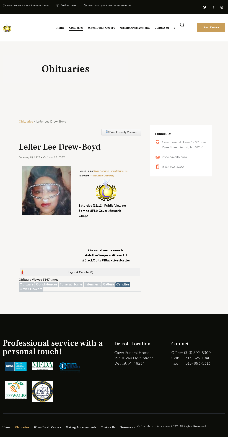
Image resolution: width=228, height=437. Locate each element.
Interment (93, 284)
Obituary (27, 284)
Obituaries (26, 121)
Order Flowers (31, 289)
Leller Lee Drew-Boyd (60, 147)
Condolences (46, 284)
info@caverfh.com (174, 157)
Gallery (108, 284)
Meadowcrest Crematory (102, 175)
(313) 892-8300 (173, 166)
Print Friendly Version (122, 132)
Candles (122, 284)
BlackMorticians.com (155, 426)
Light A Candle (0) (80, 272)
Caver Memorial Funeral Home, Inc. (110, 171)
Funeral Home (71, 284)
